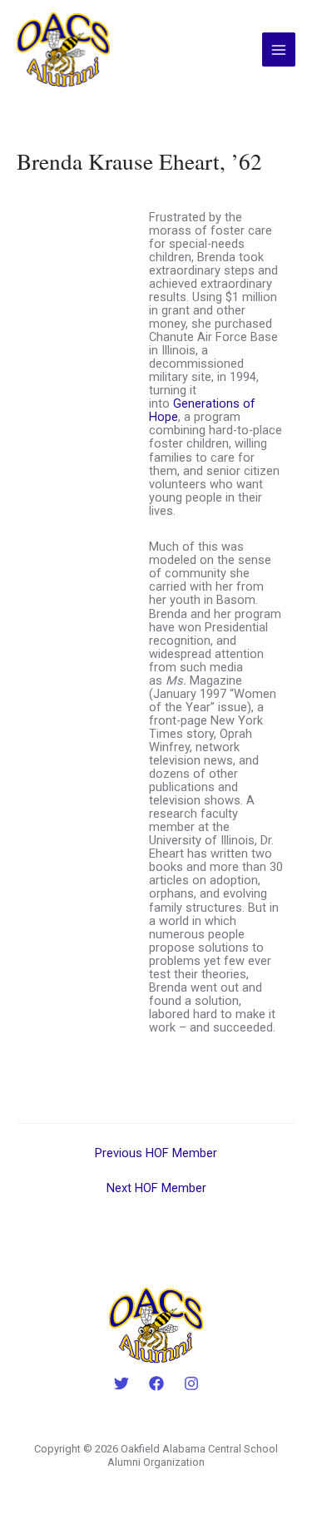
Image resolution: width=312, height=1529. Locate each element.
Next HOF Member (156, 1188)
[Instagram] (191, 1383)
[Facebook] (156, 1383)
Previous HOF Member (156, 1153)
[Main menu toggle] (278, 49)
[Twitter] (121, 1383)
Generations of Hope (202, 410)
